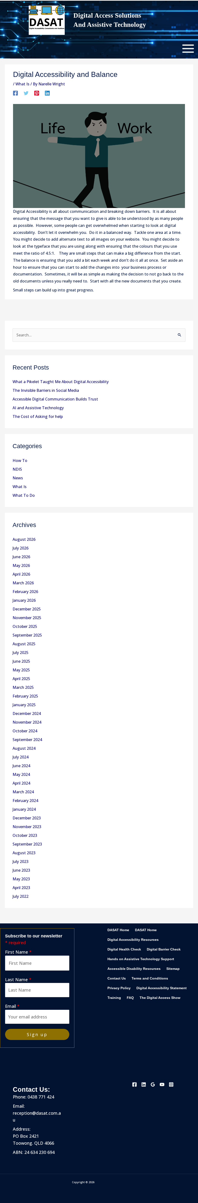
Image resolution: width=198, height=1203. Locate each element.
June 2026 (21, 556)
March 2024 (23, 792)
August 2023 (24, 852)
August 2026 (24, 539)
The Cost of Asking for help (38, 416)
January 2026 (24, 600)
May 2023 (21, 879)
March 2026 (23, 583)
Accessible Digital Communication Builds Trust (55, 399)
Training (114, 998)
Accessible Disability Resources (134, 969)
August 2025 (24, 643)
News (18, 478)
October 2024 (25, 731)
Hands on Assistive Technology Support (140, 959)
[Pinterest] (36, 93)
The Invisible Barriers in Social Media (46, 390)
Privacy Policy (119, 988)
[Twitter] (26, 93)
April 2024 (21, 783)
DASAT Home (118, 930)
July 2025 (20, 652)
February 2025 (25, 696)
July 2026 (20, 548)
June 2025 (21, 661)
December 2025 (27, 609)
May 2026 (21, 565)
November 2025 (27, 617)
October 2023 (25, 835)
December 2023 (27, 818)
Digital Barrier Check (164, 949)
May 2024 (21, 774)
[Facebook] (15, 93)
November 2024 (27, 722)
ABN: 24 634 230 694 (34, 1152)
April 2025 (21, 678)
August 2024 (24, 748)
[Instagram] (171, 1084)
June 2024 (21, 765)
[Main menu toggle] (188, 49)
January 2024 (24, 809)
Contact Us (116, 978)
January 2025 (24, 704)
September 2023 (27, 844)
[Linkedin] (47, 93)
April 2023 (21, 887)
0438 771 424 (40, 1097)
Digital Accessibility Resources (133, 940)
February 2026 (25, 591)
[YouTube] (162, 1084)
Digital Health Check (124, 949)
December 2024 (27, 713)
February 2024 (25, 800)
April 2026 (21, 574)
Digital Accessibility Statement (161, 988)
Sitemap (173, 969)
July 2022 (20, 896)
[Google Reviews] (152, 1084)
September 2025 (27, 635)
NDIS (17, 469)
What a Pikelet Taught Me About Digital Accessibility (61, 381)
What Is (20, 486)
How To (20, 460)
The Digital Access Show (160, 998)
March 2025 (23, 687)
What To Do (24, 495)
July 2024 (20, 757)
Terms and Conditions (150, 978)
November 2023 (27, 826)
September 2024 (27, 739)
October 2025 (25, 626)
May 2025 (21, 670)
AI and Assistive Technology (38, 407)
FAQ (130, 998)
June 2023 (21, 870)
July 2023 (20, 861)
